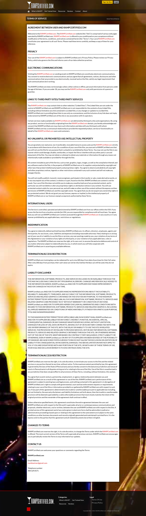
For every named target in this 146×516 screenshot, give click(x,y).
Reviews (70, 11)
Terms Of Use (97, 500)
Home (108, 19)
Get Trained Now (50, 11)
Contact (78, 11)
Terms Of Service (114, 19)
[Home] (28, 11)
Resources (61, 11)
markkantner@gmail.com (37, 463)
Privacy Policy (97, 503)
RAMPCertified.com (48, 34)
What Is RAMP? (37, 11)
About (85, 11)
